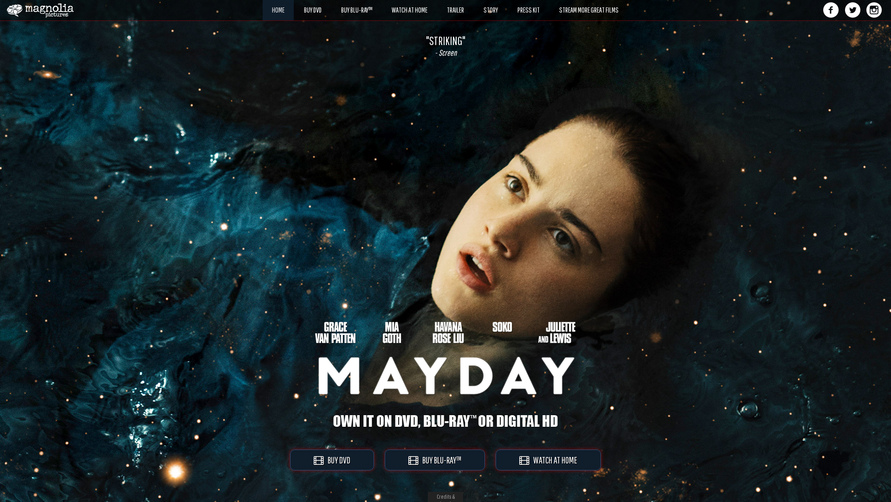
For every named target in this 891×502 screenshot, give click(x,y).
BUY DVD (336, 460)
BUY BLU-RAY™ (439, 460)
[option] (445, 46)
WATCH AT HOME (553, 460)
